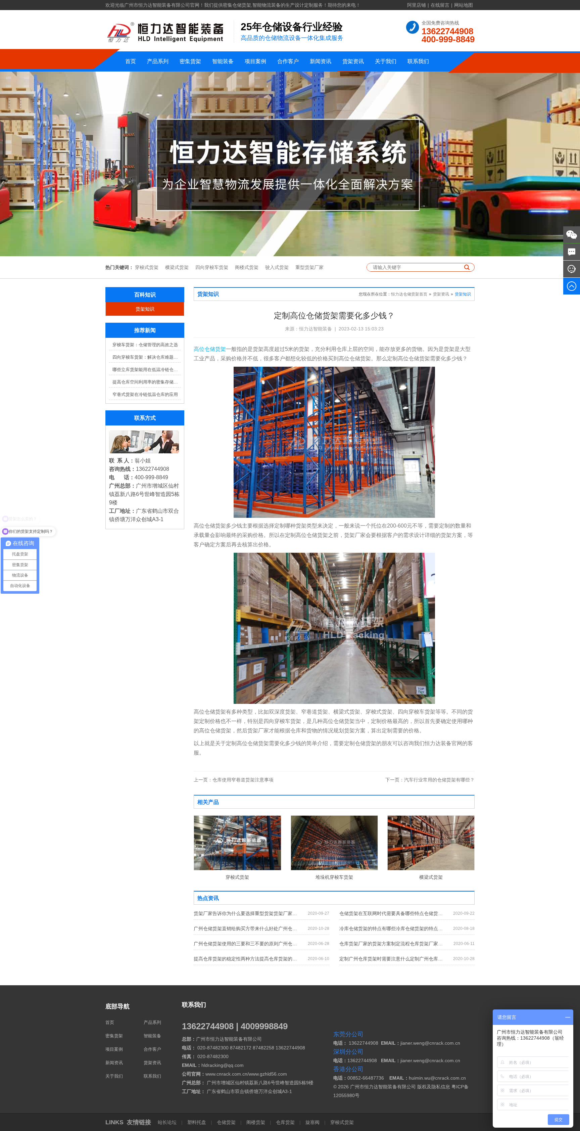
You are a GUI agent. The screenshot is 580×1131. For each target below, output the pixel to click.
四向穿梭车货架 (211, 267)
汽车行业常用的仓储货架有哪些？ (430, 779)
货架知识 (145, 309)
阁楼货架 (256, 1122)
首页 (130, 61)
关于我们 (385, 61)
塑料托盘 (196, 1122)
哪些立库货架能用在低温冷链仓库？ (146, 369)
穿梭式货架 (146, 267)
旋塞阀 (312, 1122)
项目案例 (255, 61)
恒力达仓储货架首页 (409, 294)
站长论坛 (168, 1122)
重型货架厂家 (309, 267)
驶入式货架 (277, 267)
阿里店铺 (416, 5)
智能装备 (223, 61)
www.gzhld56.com (268, 1074)
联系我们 (418, 61)
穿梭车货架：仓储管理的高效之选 (145, 344)
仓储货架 (226, 1122)
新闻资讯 (320, 61)
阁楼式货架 (246, 267)
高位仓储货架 (210, 349)
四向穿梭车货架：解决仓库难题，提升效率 (146, 357)
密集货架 (190, 61)
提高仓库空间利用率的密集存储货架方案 (146, 381)
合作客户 (288, 61)
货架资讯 (353, 61)
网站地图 (463, 5)
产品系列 (157, 61)
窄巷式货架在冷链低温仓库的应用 (145, 394)
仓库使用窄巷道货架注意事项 (234, 779)
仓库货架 (285, 1122)
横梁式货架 (177, 267)
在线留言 (440, 5)
